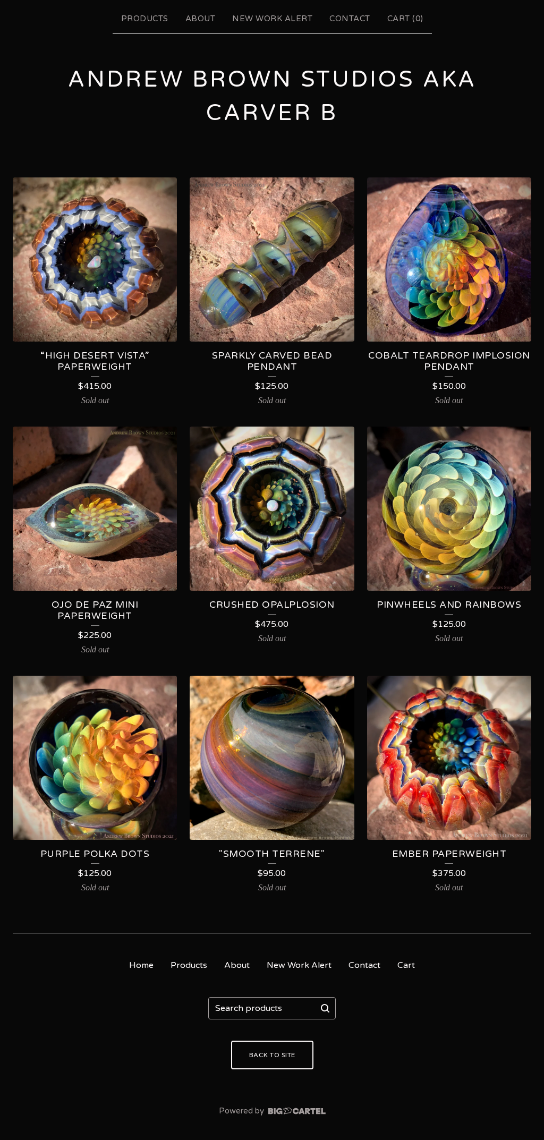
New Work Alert (272, 18)
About (200, 18)
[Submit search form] (325, 1008)
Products (144, 18)
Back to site (272, 1055)
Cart (406, 965)
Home (141, 965)
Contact (349, 18)
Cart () (405, 18)
